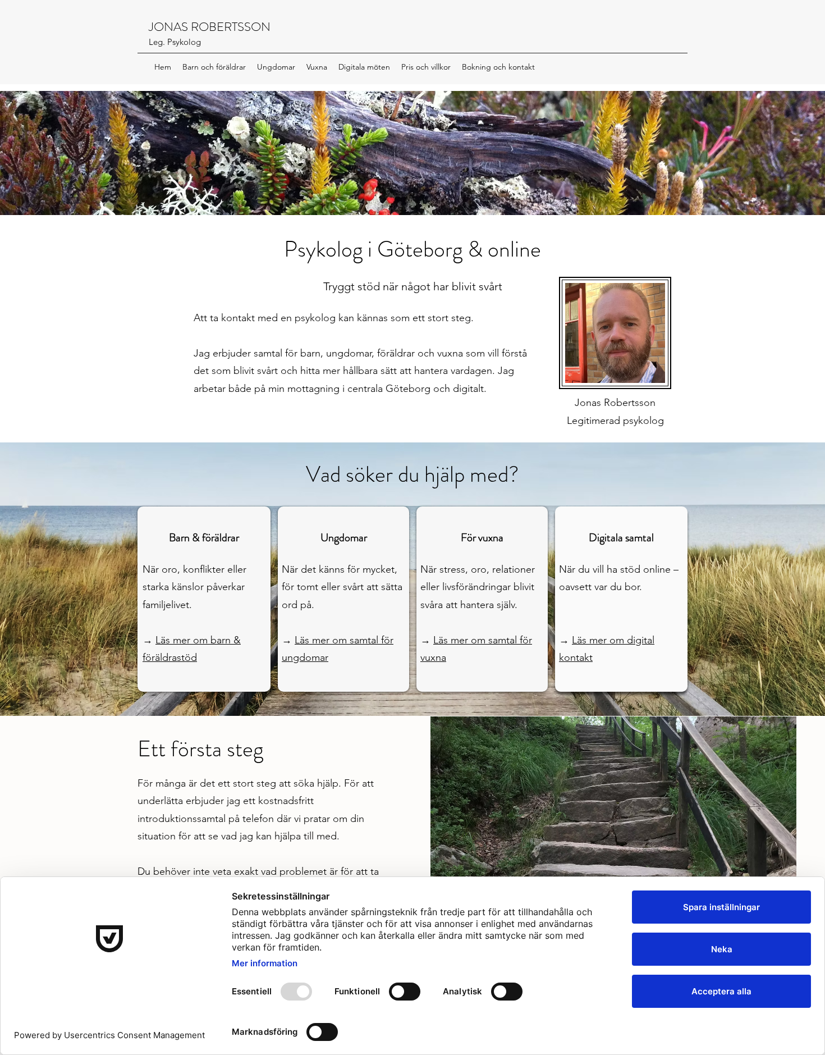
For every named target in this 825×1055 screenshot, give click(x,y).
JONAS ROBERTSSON (210, 26)
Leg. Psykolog (175, 41)
